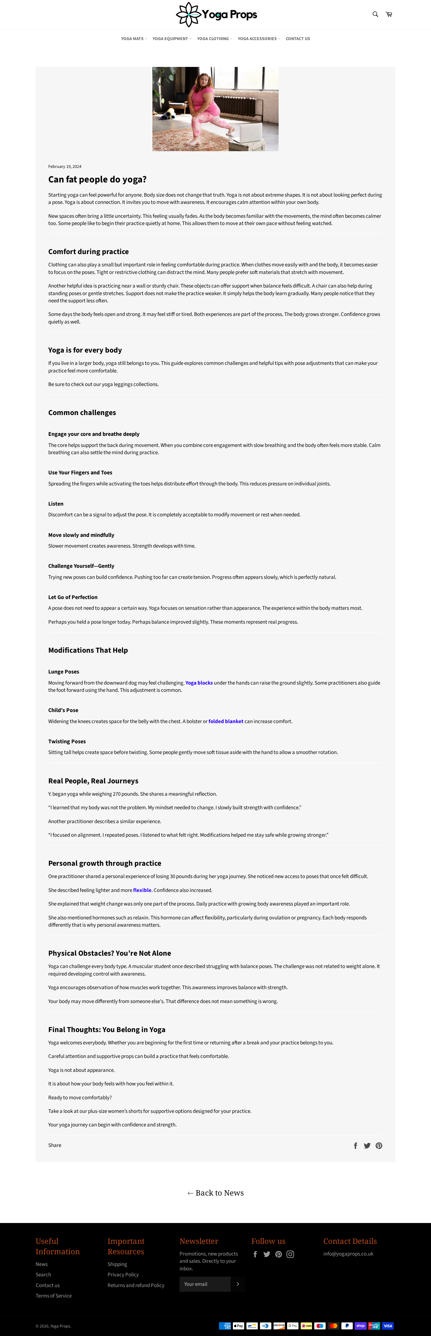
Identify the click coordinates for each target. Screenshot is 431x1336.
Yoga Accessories (258, 39)
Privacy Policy (123, 1275)
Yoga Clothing (213, 39)
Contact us (298, 39)
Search (43, 1275)
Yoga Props (60, 1326)
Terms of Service (54, 1296)
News (42, 1264)
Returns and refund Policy (136, 1285)
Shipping (117, 1264)
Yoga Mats (133, 39)
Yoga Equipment (171, 39)
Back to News (219, 1192)
